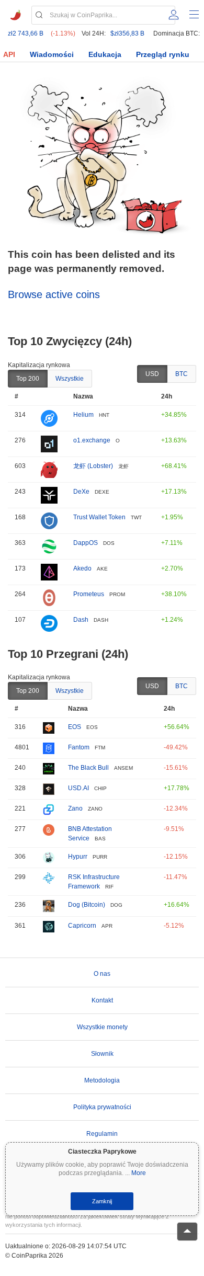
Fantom (78, 747)
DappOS (85, 542)
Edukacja (104, 54)
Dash (80, 619)
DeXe (81, 491)
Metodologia (102, 1080)
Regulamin (102, 1133)
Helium (83, 414)
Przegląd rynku (162, 54)
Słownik (102, 1053)
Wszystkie (69, 378)
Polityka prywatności (102, 1107)
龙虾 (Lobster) (93, 466)
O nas (102, 973)
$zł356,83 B (127, 33)
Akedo (82, 568)
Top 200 (27, 378)
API (9, 54)
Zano (75, 808)
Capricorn (82, 925)
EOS (74, 727)
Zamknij (102, 1201)
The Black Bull (88, 767)
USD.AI (78, 788)
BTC (181, 374)
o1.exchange (91, 440)
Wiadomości (52, 54)
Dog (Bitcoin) (86, 904)
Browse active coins (54, 294)
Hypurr (77, 856)
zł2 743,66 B (25, 33)
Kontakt (102, 1000)
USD (152, 374)
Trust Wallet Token (99, 517)
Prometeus (88, 594)
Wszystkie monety (102, 1027)
